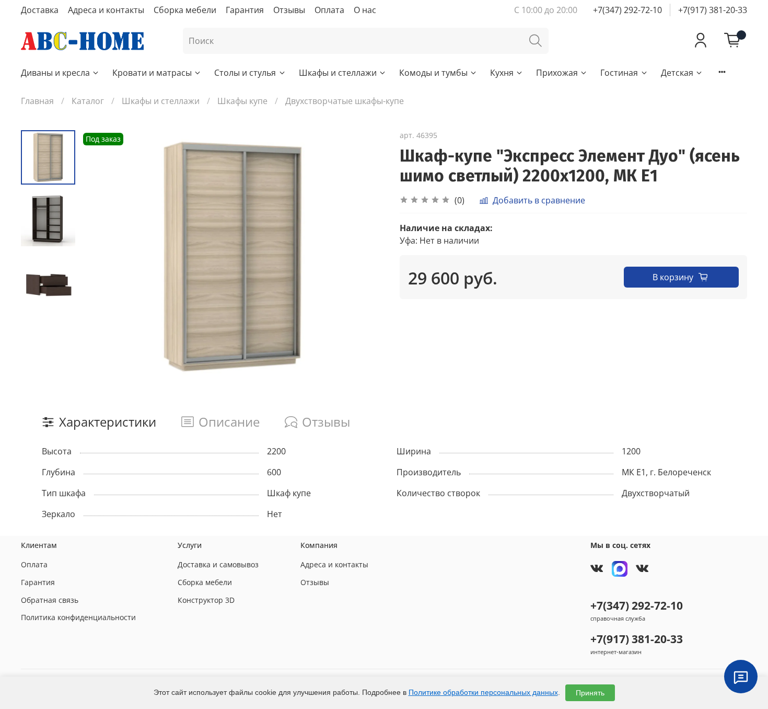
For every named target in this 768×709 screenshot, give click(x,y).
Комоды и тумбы (433, 72)
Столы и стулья (245, 72)
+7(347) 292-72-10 (627, 10)
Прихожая (557, 72)
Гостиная (619, 72)
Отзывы (289, 10)
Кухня (502, 72)
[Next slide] (363, 256)
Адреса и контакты (106, 10)
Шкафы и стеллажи (338, 72)
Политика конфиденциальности (78, 617)
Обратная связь (49, 600)
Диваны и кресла (55, 72)
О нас (365, 10)
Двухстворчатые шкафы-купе (344, 101)
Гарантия (245, 10)
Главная (37, 101)
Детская (677, 72)
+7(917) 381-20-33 (712, 10)
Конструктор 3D (206, 600)
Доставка (40, 10)
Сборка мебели (185, 10)
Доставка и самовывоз (218, 564)
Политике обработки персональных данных (483, 692)
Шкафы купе (242, 101)
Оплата (329, 10)
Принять (590, 693)
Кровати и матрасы (152, 72)
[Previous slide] (101, 256)
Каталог (88, 101)
